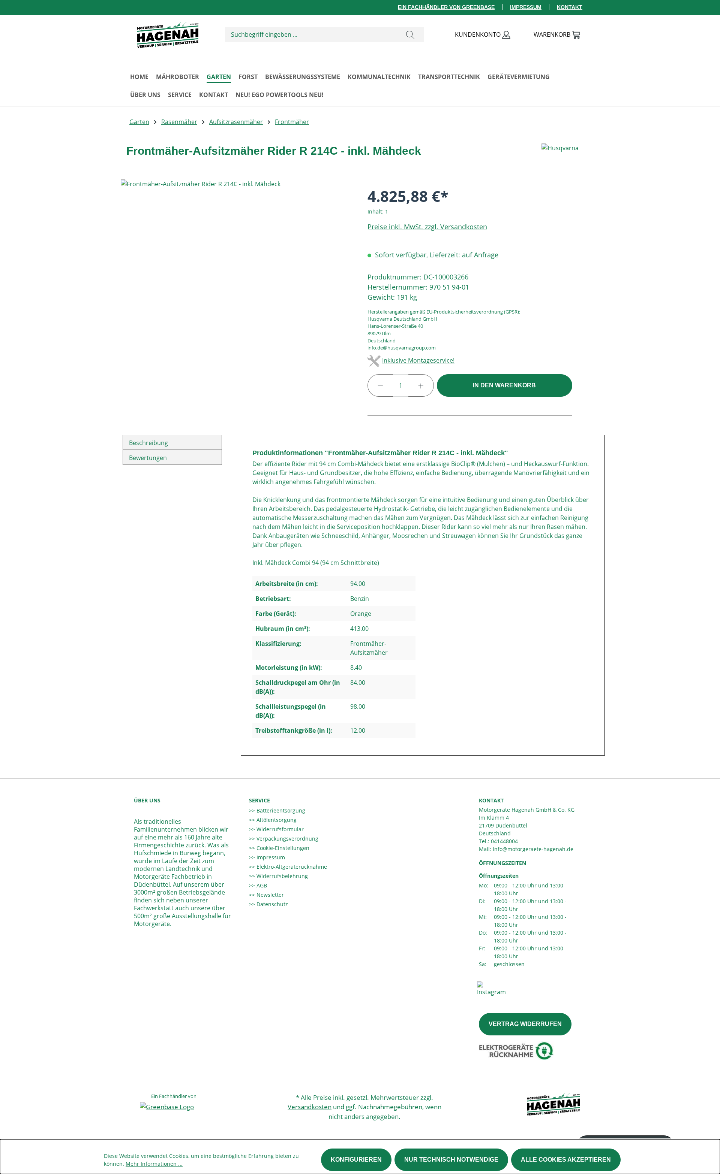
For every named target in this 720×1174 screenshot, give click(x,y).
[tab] (172, 442)
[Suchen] (410, 34)
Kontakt (569, 7)
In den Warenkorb (504, 385)
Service (259, 800)
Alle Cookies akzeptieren (566, 1159)
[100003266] (236, 260)
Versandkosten (310, 1106)
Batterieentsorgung (280, 810)
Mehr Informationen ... (154, 1163)
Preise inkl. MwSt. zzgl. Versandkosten (427, 226)
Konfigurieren (356, 1159)
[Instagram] (491, 988)
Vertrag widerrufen (525, 1024)
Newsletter (269, 894)
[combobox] (311, 34)
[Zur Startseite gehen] (167, 33)
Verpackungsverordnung (286, 838)
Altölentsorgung (276, 819)
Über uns (147, 800)
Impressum (526, 7)
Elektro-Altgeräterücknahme (291, 866)
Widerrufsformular (279, 829)
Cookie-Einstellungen (282, 847)
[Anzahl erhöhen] (421, 385)
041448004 (504, 841)
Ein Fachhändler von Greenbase (446, 7)
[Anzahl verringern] (380, 385)
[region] (236, 260)
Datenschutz (271, 904)
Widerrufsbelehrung (281, 876)
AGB (261, 885)
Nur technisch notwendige (451, 1159)
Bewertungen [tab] (148, 458)
